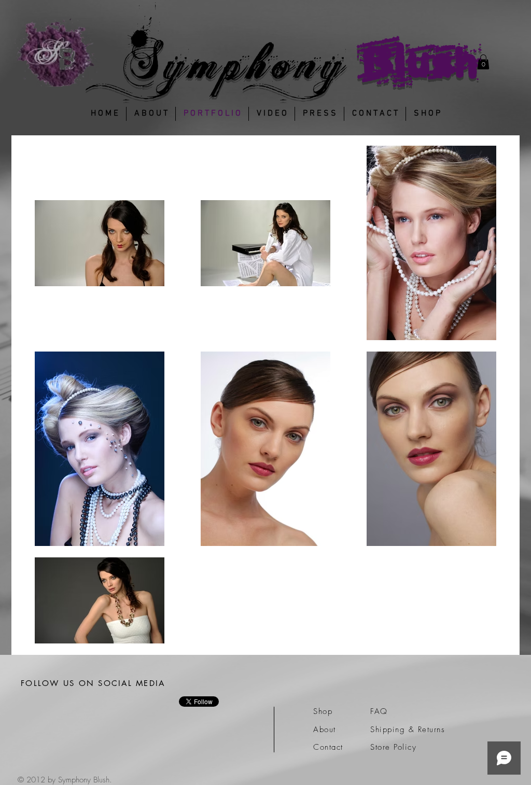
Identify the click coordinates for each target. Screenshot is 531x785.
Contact (328, 747)
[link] (483, 61)
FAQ (379, 711)
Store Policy (393, 747)
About (324, 729)
